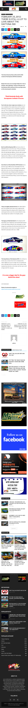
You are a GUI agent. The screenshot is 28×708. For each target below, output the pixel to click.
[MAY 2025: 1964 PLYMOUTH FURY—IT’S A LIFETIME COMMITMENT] (7, 540)
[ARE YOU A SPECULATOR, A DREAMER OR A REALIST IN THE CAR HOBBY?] (4, 523)
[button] (2, 9)
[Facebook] (2, 29)
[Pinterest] (9, 29)
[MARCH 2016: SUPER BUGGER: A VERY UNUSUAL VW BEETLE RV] (4, 623)
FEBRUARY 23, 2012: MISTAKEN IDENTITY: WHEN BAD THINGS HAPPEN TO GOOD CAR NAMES (6, 326)
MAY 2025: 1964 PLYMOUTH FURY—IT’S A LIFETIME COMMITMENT (7, 547)
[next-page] (4, 375)
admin (4, 26)
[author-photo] (14, 341)
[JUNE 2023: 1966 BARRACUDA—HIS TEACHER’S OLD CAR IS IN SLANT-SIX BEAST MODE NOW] (4, 503)
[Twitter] (5, 29)
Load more (13, 528)
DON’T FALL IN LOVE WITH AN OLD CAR (17, 590)
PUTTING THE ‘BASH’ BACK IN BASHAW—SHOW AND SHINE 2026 (17, 361)
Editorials (6, 12)
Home (2, 12)
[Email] (15, 29)
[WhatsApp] (12, 29)
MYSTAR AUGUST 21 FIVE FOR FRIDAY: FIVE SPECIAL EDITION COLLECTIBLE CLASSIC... (17, 605)
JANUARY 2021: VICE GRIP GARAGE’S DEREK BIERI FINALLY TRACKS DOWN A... (17, 616)
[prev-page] (2, 375)
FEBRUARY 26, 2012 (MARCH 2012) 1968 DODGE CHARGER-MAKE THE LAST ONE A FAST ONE (20, 326)
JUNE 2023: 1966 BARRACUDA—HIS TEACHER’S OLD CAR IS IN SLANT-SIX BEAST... (17, 503)
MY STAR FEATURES (9, 14)
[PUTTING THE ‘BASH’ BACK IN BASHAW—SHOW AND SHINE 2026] (4, 361)
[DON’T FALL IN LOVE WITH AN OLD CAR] (4, 355)
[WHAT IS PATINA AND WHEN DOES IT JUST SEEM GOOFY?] (4, 630)
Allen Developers (16, 705)
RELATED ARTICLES (6, 350)
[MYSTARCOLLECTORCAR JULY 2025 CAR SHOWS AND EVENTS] (4, 510)
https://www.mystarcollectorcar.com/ (10, 289)
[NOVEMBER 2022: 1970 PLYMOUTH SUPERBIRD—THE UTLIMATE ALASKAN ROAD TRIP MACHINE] (21, 540)
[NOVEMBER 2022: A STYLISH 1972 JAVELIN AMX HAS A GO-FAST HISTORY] (21, 556)
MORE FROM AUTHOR (17, 350)
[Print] (18, 29)
